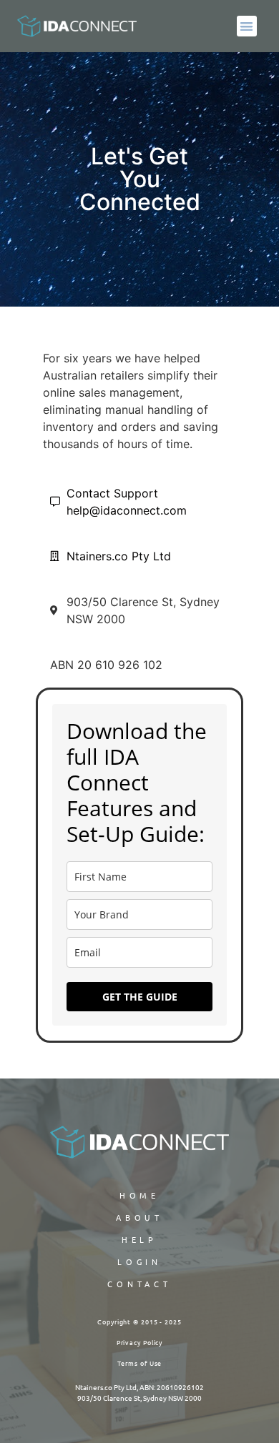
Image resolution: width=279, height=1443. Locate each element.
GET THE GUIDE (139, 996)
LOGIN (139, 1261)
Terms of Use (139, 1363)
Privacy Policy (140, 1342)
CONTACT (139, 1283)
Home (139, 1195)
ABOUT (140, 1217)
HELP (140, 1239)
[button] (247, 26)
